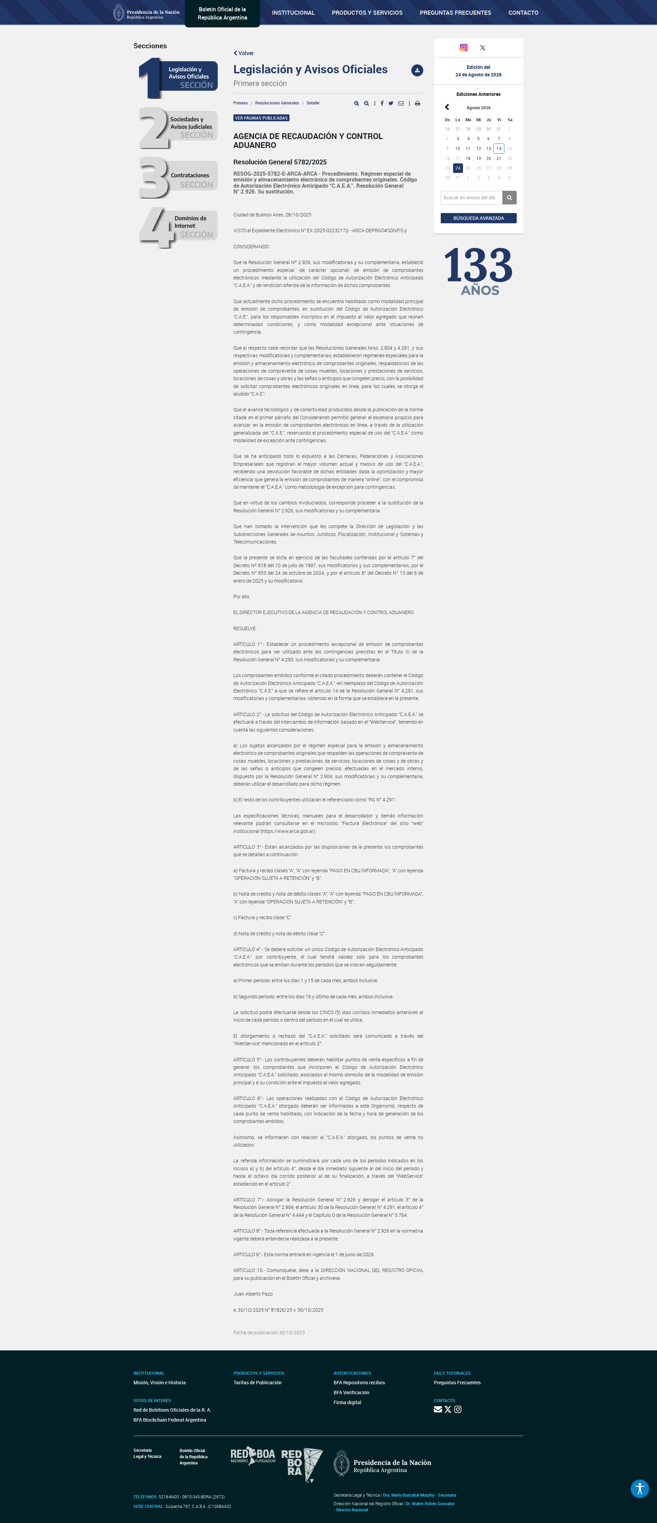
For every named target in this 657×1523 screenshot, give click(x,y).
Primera (240, 102)
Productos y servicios (367, 12)
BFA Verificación (351, 1392)
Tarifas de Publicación (258, 1382)
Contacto (523, 12)
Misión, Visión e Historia (159, 1382)
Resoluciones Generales (277, 102)
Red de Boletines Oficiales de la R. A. (172, 1410)
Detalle (313, 102)
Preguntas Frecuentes (455, 12)
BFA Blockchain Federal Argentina (169, 1419)
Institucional (293, 12)
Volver (245, 53)
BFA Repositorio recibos (359, 1382)
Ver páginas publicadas (261, 118)
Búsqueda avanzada (478, 218)
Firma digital (347, 1402)
